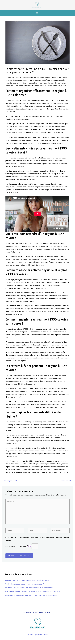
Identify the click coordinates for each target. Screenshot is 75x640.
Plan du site (44, 634)
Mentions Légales (33, 634)
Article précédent (9, 481)
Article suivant (66, 481)
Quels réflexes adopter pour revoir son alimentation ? (24, 584)
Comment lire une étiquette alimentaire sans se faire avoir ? (27, 580)
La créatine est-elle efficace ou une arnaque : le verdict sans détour (29, 588)
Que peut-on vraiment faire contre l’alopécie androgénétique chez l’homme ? (33, 591)
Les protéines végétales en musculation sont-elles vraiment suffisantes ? (32, 595)
